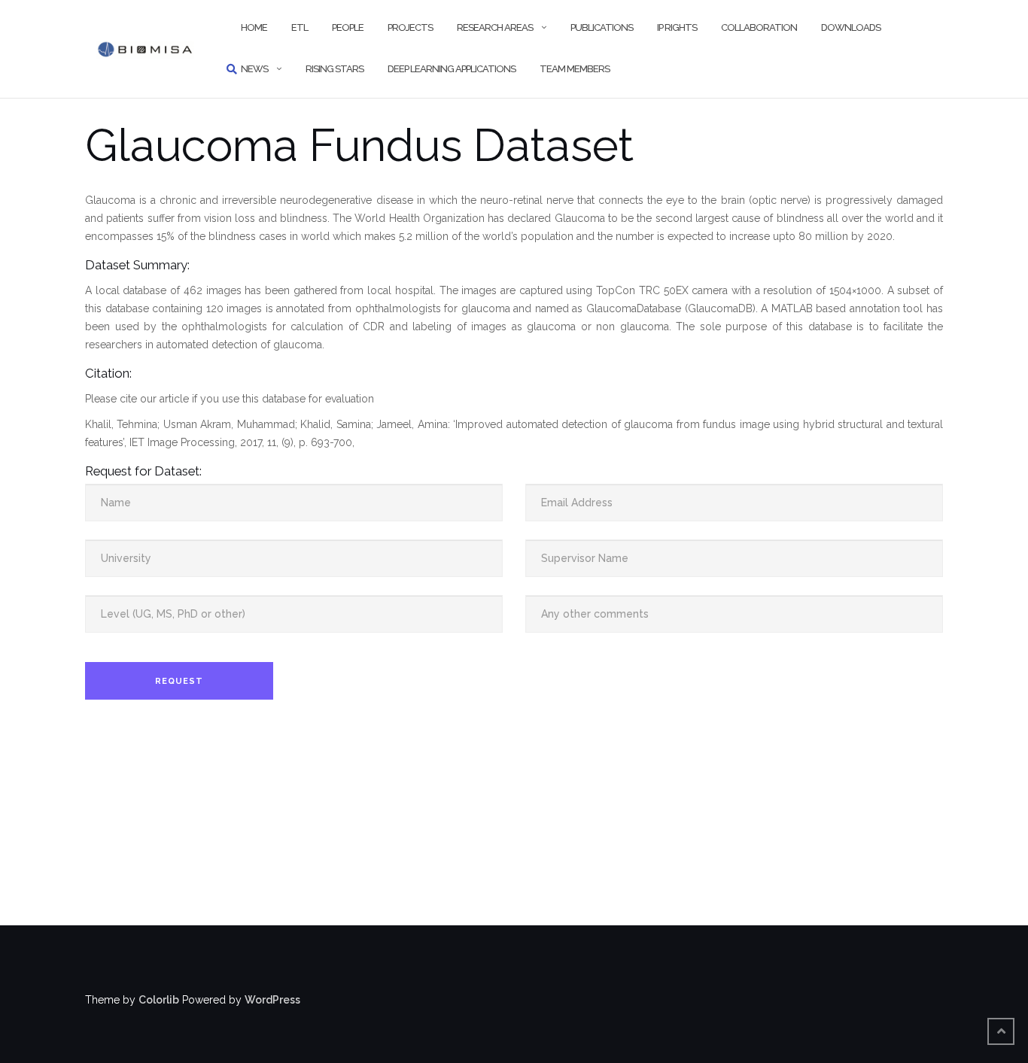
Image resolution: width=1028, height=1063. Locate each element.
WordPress (272, 1000)
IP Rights (677, 27)
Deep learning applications (452, 68)
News (254, 68)
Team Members (575, 68)
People (347, 27)
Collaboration (759, 27)
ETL (299, 27)
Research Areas (495, 27)
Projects (410, 27)
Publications (601, 27)
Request (179, 681)
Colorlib (158, 1000)
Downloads (850, 27)
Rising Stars (334, 68)
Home (254, 27)
